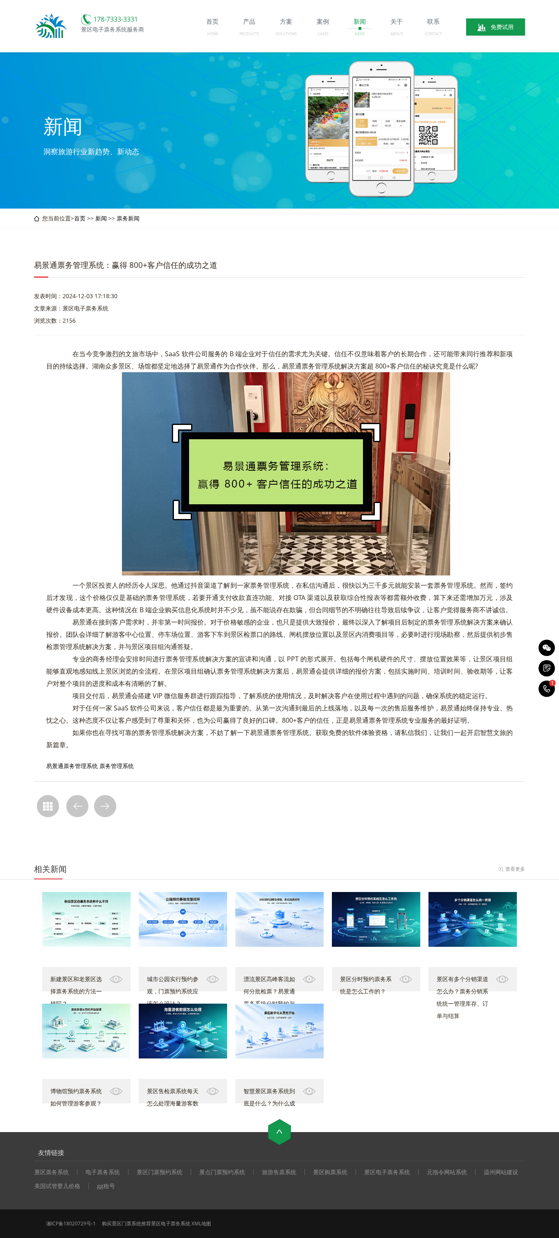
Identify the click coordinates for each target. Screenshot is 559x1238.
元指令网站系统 (447, 1172)
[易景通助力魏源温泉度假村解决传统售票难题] (105, 806)
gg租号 (106, 1186)
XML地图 (201, 1223)
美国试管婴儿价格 (57, 1186)
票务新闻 (128, 218)
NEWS (360, 34)
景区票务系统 (51, 1172)
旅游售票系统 (279, 1172)
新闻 (101, 218)
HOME (212, 34)
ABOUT (396, 34)
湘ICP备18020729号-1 (71, 1223)
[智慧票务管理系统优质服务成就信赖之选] (77, 806)
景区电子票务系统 (387, 1172)
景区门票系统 (126, 1223)
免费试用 (502, 27)
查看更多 (515, 868)
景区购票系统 (330, 1172)
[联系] (547, 668)
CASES (323, 34)
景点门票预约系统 (222, 1172)
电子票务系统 (103, 1172)
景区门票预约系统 (160, 1172)
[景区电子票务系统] (52, 37)
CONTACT (433, 34)
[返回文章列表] (48, 806)
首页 (80, 218)
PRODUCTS (249, 34)
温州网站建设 (501, 1172)
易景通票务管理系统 (72, 766)
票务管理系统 (116, 766)
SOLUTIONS (286, 34)
